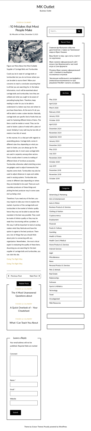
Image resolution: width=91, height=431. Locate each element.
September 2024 (55, 137)
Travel (51, 295)
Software (52, 282)
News (51, 261)
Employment (54, 220)
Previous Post (16, 276)
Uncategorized (54, 299)
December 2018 (55, 170)
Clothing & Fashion (56, 211)
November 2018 (55, 174)
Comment (13, 354)
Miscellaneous (54, 257)
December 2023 (55, 145)
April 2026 (53, 104)
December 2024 (55, 129)
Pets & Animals (54, 270)
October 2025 (54, 120)
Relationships (54, 278)
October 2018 (54, 179)
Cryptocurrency (55, 216)
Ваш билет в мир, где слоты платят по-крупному (64, 57)
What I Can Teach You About (24, 323)
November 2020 (55, 158)
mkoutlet (15, 34)
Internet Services (55, 249)
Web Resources (55, 303)
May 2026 (53, 99)
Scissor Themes (37, 427)
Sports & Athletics (56, 286)
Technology (53, 290)
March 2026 (53, 108)
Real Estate (53, 274)
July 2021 (52, 154)
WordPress (63, 427)
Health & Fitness (55, 236)
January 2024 (54, 141)
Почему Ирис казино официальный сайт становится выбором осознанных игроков (64, 72)
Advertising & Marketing (58, 195)
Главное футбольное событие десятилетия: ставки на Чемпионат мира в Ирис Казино (64, 50)
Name (13, 380)
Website (13, 399)
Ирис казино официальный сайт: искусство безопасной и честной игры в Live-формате (63, 64)
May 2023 (53, 149)
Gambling (52, 232)
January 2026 (54, 116)
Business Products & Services (60, 207)
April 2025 (53, 124)
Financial (52, 224)
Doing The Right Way (14, 259)
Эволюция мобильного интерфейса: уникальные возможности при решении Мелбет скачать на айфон (65, 80)
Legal (51, 253)
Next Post (33, 276)
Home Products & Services (59, 245)
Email (12, 389)
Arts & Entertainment (57, 199)
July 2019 (52, 166)
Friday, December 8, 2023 (29, 34)
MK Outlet (45, 7)
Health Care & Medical (57, 241)
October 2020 (54, 162)
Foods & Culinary (23, 22)
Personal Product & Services (59, 265)
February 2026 (54, 112)
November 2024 (55, 133)
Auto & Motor (54, 203)
